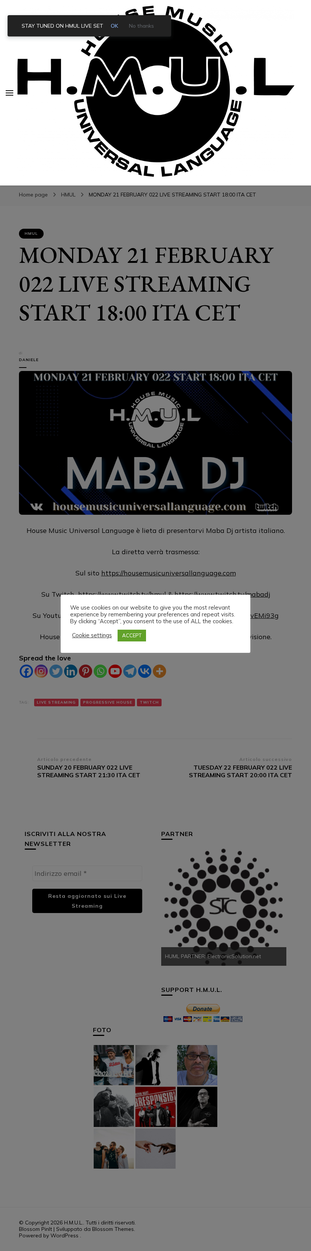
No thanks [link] (141, 25)
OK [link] (114, 25)
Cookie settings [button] (92, 635)
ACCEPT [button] (131, 635)
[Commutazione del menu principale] (9, 93)
